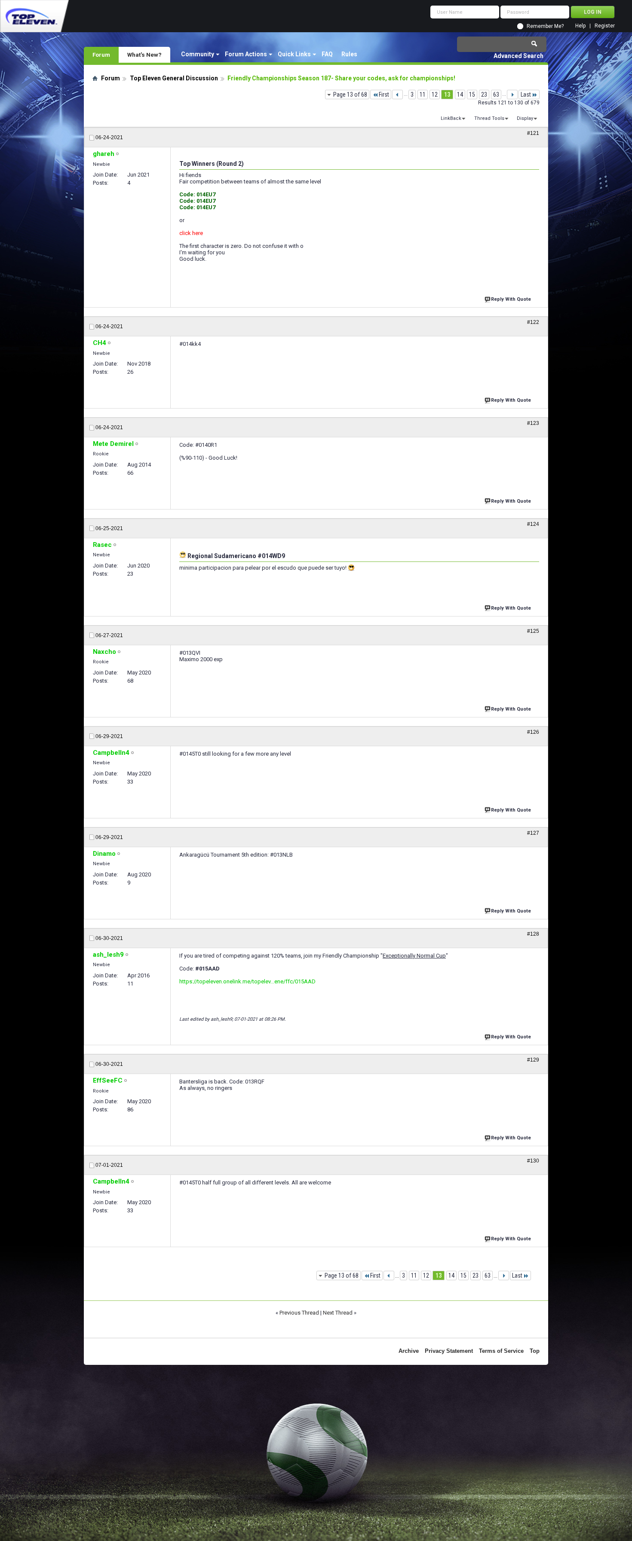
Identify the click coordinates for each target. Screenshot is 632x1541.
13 (447, 94)
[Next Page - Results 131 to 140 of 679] (512, 94)
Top (535, 1351)
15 (472, 94)
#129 (533, 1060)
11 (423, 94)
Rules (349, 54)
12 (435, 94)
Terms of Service (501, 1351)
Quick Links (294, 54)
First (384, 94)
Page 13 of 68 (350, 94)
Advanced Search (518, 55)
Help (580, 26)
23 (484, 94)
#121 (533, 133)
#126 (533, 732)
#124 (533, 524)
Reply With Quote (511, 299)
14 (460, 94)
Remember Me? (545, 26)
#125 (533, 631)
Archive (409, 1351)
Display (525, 118)
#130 (533, 1161)
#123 (533, 423)
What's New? (144, 54)
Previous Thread (299, 1312)
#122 (533, 322)
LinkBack (451, 118)
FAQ (327, 54)
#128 (533, 934)
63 (496, 94)
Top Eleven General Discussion (174, 78)
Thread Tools (489, 118)
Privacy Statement (449, 1351)
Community (197, 54)
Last (526, 94)
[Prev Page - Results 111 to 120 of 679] (397, 94)
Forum (101, 54)
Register (605, 26)
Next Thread (338, 1312)
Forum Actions (246, 54)
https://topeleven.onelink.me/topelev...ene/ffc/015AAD (247, 981)
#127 (533, 833)
